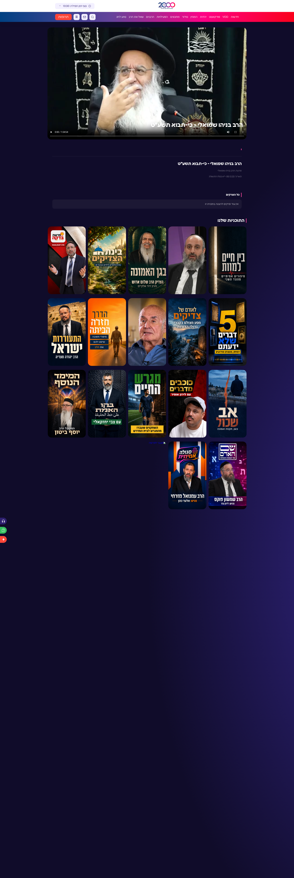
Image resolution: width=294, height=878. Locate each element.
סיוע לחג (121, 17)
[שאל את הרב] (3, 530)
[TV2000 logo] (164, 6)
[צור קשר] (84, 17)
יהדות (203, 17)
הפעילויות (162, 17)
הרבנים (150, 17)
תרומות (63, 17)
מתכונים (175, 17)
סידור (185, 17)
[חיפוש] (92, 17)
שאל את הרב (136, 17)
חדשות (235, 17)
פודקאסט (214, 17)
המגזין (194, 17)
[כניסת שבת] (77, 17)
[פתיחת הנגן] (3, 521)
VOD (225, 17)
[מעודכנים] (3, 539)
